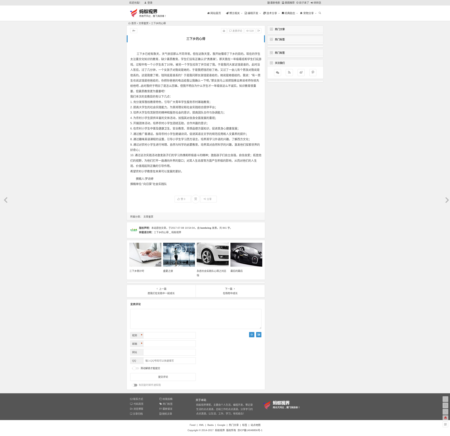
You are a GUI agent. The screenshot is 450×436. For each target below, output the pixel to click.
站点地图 (256, 425)
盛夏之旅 (168, 270)
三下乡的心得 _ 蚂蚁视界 (167, 232)
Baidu (210, 425)
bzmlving (205, 227)
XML (201, 425)
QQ (134, 360)
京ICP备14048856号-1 (249, 430)
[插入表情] (251, 334)
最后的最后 (236, 270)
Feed (192, 425)
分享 (209, 199)
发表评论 (237, 30)
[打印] (224, 30)
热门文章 (234, 425)
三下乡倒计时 (136, 270)
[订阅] (289, 72)
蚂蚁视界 (220, 430)
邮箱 (137, 344)
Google (221, 425)
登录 (149, 2)
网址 (134, 352)
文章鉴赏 (144, 23)
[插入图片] (258, 334)
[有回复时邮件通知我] (134, 385)
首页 (133, 23)
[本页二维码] (445, 424)
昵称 (137, 335)
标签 (244, 425)
